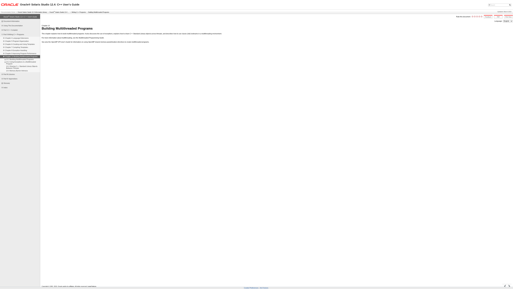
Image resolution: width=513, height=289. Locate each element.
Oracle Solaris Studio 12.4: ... (59, 12)
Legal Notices (92, 286)
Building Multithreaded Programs (98, 12)
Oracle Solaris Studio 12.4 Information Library (32, 12)
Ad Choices (264, 288)
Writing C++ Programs (79, 12)
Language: (498, 21)
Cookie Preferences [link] (251, 288)
